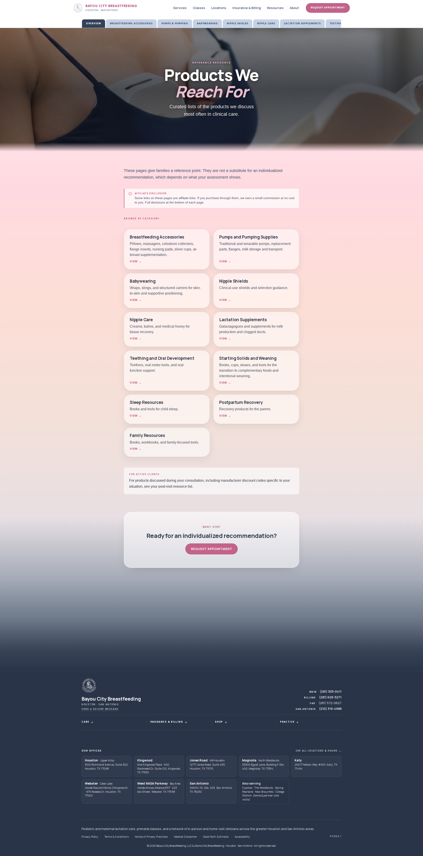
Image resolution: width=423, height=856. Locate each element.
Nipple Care (266, 23)
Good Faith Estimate (215, 837)
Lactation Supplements (302, 23)
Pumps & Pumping (174, 23)
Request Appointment (328, 8)
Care (85, 722)
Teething (337, 23)
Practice (287, 722)
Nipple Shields (237, 23)
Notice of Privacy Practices (151, 837)
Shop (219, 722)
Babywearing (207, 23)
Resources (275, 8)
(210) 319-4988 (330, 709)
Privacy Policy (90, 837)
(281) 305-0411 (330, 691)
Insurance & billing (166, 722)
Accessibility (242, 837)
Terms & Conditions (116, 837)
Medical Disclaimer (185, 837)
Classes (199, 8)
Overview (93, 23)
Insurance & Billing (246, 8)
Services (180, 8)
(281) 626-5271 (330, 697)
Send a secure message (100, 709)
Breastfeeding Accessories (131, 23)
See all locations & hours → (318, 751)
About (294, 8)
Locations (218, 8)
